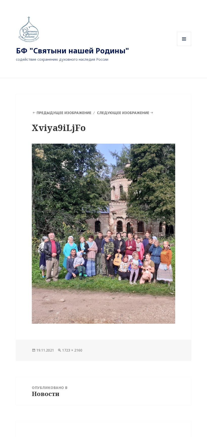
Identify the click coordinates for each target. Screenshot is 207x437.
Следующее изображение (123, 112)
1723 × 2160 (72, 350)
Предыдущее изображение (64, 112)
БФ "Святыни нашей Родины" (72, 50)
